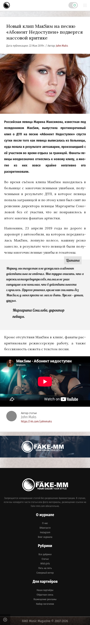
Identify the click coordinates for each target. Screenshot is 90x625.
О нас (45, 523)
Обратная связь (45, 594)
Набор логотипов (45, 603)
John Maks (62, 45)
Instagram (45, 532)
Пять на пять (45, 568)
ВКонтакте (45, 527)
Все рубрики (45, 554)
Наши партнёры (45, 590)
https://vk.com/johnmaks (36, 421)
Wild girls (45, 563)
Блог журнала (45, 537)
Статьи (45, 558)
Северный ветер (45, 572)
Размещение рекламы (45, 599)
